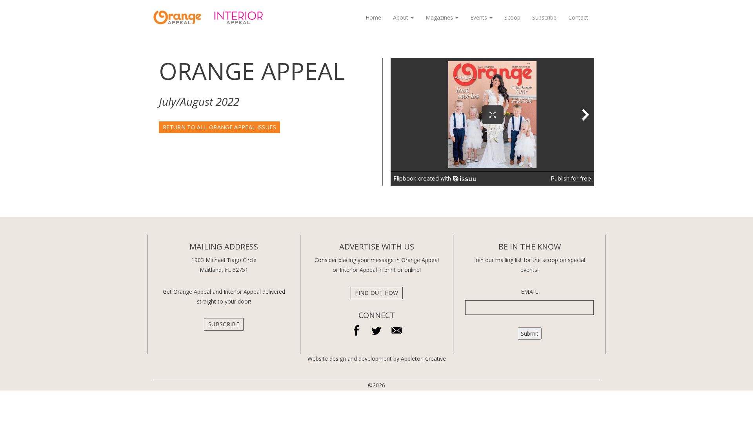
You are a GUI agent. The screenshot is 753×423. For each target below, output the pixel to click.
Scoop (512, 17)
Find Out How (376, 292)
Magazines (440, 17)
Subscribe (544, 17)
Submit (529, 333)
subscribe (223, 324)
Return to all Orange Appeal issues (219, 127)
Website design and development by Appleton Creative (376, 358)
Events (479, 17)
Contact (578, 17)
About (401, 17)
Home (373, 17)
